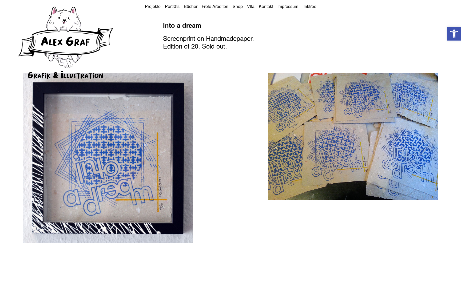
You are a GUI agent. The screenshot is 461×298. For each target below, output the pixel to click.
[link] (454, 34)
